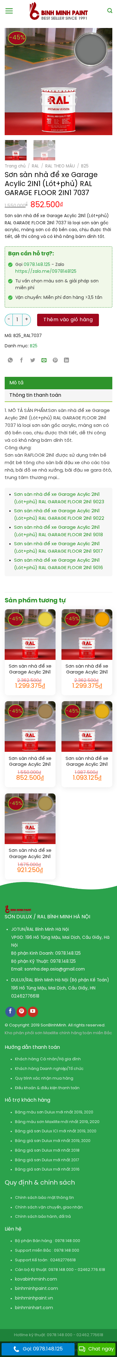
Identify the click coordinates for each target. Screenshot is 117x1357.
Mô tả (16, 383)
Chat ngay (101, 1349)
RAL (35, 166)
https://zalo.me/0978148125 (45, 271)
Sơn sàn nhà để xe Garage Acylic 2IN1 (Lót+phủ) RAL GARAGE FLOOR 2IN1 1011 (30, 762)
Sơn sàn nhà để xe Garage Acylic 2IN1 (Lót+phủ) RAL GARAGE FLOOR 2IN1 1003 (87, 762)
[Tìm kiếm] (109, 11)
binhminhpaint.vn (34, 1298)
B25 (85, 166)
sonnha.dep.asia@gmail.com (54, 969)
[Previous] (12, 81)
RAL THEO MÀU (60, 166)
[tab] (58, 383)
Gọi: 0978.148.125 (43, 1349)
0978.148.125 (37, 265)
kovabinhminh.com (36, 1279)
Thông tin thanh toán (35, 395)
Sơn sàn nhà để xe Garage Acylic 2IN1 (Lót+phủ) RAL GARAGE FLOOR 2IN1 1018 (30, 669)
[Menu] (9, 10)
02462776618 (25, 996)
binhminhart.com (34, 1308)
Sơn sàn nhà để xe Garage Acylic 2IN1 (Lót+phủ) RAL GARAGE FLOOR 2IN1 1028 (87, 669)
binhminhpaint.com (36, 1288)
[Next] (94, 81)
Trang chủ (15, 166)
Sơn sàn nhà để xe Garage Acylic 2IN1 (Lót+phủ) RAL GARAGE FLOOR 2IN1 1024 (30, 854)
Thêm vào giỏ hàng (68, 319)
